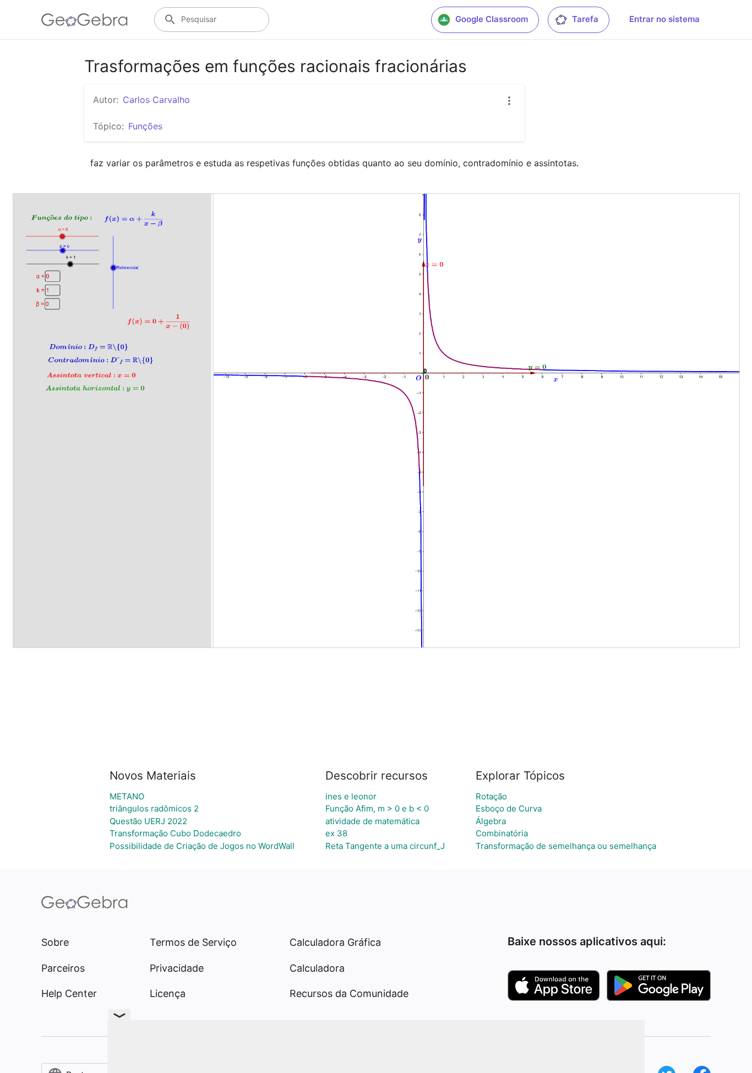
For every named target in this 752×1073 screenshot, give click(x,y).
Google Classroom (491, 19)
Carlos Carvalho (156, 99)
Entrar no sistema (664, 19)
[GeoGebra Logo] (84, 19)
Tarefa (585, 19)
